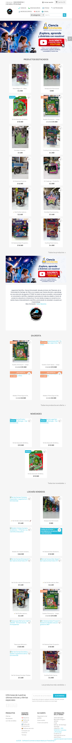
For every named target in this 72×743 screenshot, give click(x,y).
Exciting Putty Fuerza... (52, 243)
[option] (36, 37)
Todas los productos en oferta (53, 405)
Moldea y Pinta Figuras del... (51, 395)
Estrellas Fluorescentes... (52, 212)
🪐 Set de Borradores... (20, 212)
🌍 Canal (45, 11)
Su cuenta (41, 713)
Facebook (7, 705)
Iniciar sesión (41, 720)
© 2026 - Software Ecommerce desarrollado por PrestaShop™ (36, 741)
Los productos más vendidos (54, 685)
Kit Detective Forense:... (20, 181)
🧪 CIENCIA (22, 8)
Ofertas (8, 716)
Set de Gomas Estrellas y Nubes (20, 675)
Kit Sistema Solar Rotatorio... (51, 551)
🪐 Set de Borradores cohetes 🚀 (21, 521)
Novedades (9, 718)
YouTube (11, 705)
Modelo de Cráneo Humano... (21, 551)
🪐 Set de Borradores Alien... (51, 582)
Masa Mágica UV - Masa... (20, 88)
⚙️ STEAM (45, 8)
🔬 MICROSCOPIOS (25, 11)
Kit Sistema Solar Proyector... (20, 243)
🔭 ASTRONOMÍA (57, 8)
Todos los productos (57, 253)
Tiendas (24, 735)
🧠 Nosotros (25, 718)
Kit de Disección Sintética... (20, 119)
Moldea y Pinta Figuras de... (21, 395)
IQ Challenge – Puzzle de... (52, 181)
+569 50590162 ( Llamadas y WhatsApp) (15, 3)
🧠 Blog (37, 11)
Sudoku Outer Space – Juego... (51, 364)
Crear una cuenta (42, 722)
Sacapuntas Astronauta (52, 88)
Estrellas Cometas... (20, 150)
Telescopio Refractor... (21, 644)
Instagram (15, 705)
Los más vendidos (11, 721)
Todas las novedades (57, 483)
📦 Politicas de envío (28, 728)
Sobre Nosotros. (41, 304)
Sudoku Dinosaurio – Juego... (51, 119)
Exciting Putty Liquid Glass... (51, 150)
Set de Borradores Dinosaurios (21, 582)
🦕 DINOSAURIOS (34, 8)
